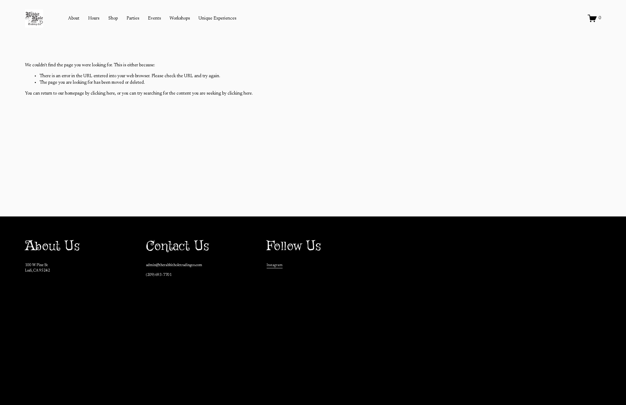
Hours (93, 18)
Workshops (180, 18)
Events (154, 18)
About (73, 18)
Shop (113, 18)
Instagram (275, 265)
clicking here (103, 93)
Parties (132, 18)
